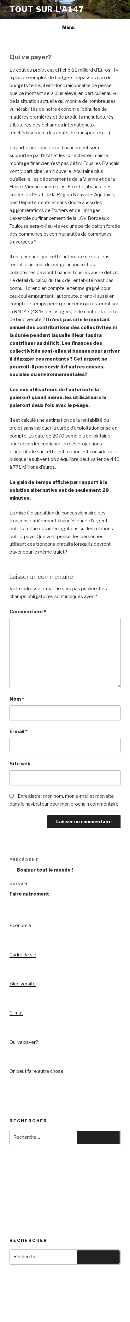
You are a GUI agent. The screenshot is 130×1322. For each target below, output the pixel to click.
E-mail (18, 731)
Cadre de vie (22, 955)
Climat (16, 1013)
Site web (20, 764)
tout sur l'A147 (46, 9)
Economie (20, 925)
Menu (68, 27)
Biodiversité (22, 984)
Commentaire (27, 611)
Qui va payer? (23, 1042)
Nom (16, 699)
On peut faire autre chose (36, 1071)
